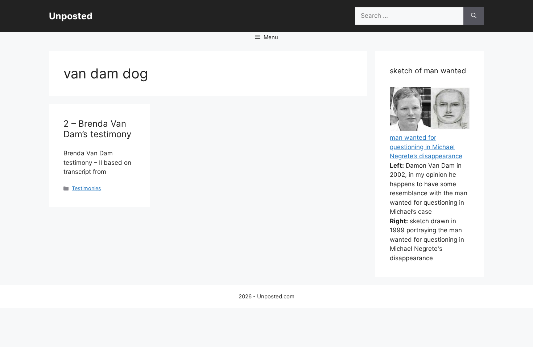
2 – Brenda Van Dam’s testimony (97, 128)
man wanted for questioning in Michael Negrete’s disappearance (426, 147)
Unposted (70, 16)
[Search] (473, 16)
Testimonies (86, 188)
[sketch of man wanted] (430, 128)
